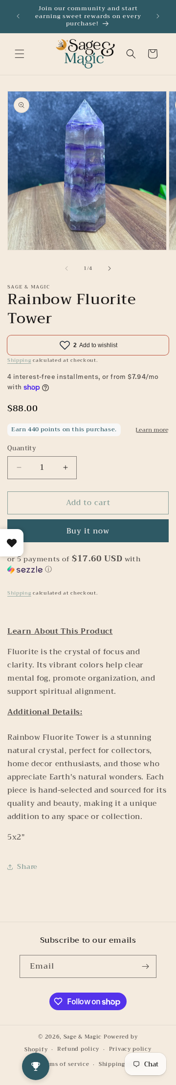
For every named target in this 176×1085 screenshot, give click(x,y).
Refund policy (78, 1049)
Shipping (19, 360)
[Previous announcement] (18, 16)
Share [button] (27, 866)
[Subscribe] (145, 966)
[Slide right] (109, 268)
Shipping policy (122, 1064)
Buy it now (88, 531)
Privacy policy (130, 1049)
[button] (19, 54)
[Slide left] (66, 268)
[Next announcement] (158, 16)
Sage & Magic (83, 1036)
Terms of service (64, 1064)
